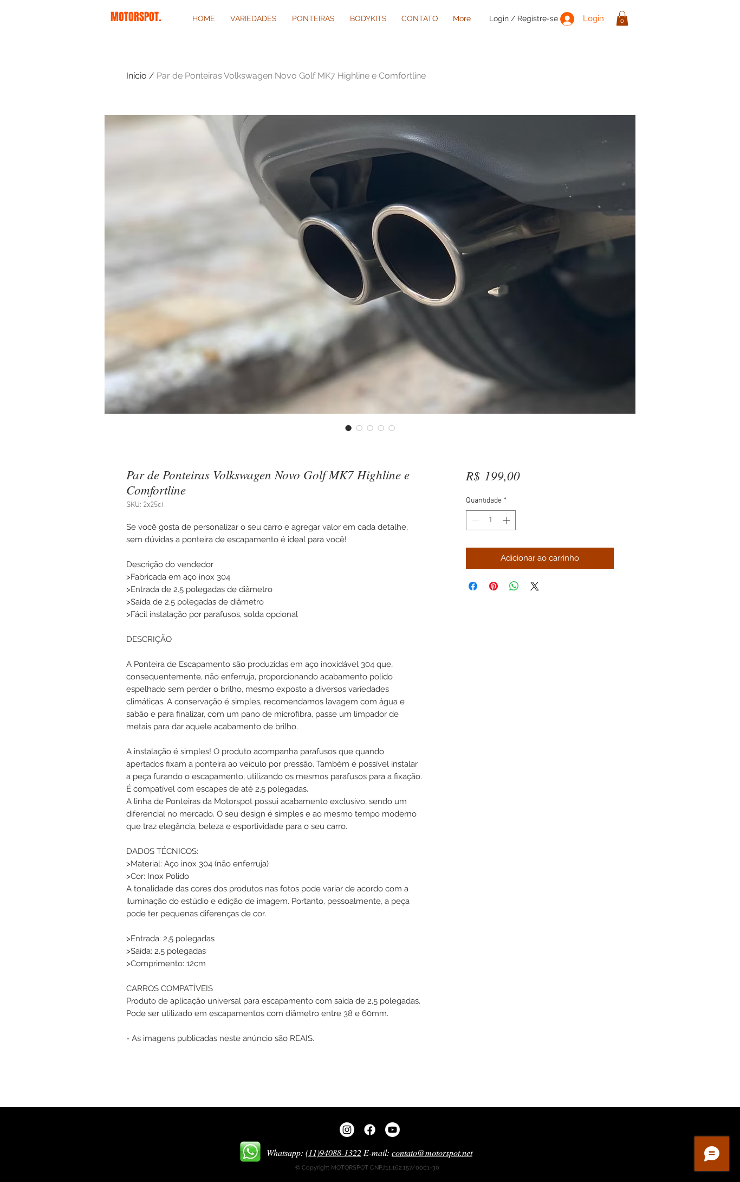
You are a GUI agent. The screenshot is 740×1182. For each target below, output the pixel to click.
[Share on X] (534, 586)
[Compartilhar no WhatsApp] (514, 586)
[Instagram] (347, 1129)
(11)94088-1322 (333, 1152)
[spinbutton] (491, 520)
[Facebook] (369, 1129)
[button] (622, 18)
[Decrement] (474, 520)
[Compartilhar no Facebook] (472, 586)
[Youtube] (392, 1129)
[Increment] (507, 520)
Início (136, 75)
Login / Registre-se (523, 18)
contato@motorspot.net (432, 1152)
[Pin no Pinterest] (493, 586)
